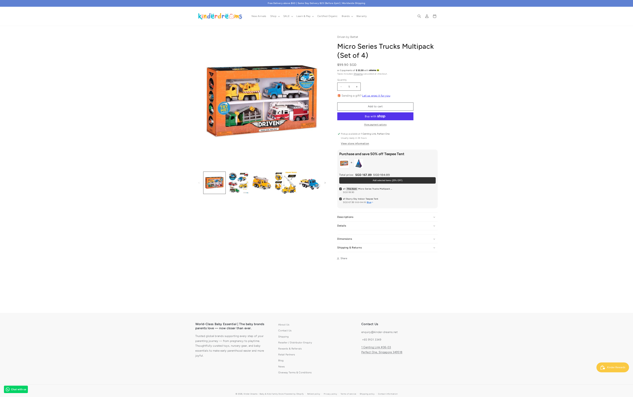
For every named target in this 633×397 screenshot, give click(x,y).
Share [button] (344, 258)
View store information (355, 143)
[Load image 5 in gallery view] (310, 183)
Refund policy (313, 394)
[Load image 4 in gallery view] (286, 183)
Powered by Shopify (294, 394)
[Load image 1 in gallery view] (214, 183)
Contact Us (284, 330)
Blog (281, 360)
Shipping (358, 74)
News (281, 366)
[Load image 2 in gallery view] (238, 183)
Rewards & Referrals (290, 348)
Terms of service (348, 394)
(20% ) (387, 180)
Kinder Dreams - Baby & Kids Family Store (264, 394)
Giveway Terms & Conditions (295, 372)
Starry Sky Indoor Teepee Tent (362, 199)
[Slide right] (325, 182)
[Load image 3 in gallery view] (262, 183)
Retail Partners (286, 354)
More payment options (375, 124)
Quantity (342, 80)
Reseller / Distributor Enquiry (295, 342)
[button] (274, 16)
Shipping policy (367, 394)
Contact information (387, 394)
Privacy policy (330, 394)
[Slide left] (199, 182)
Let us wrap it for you (376, 95)
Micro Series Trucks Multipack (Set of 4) (375, 189)
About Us (283, 324)
